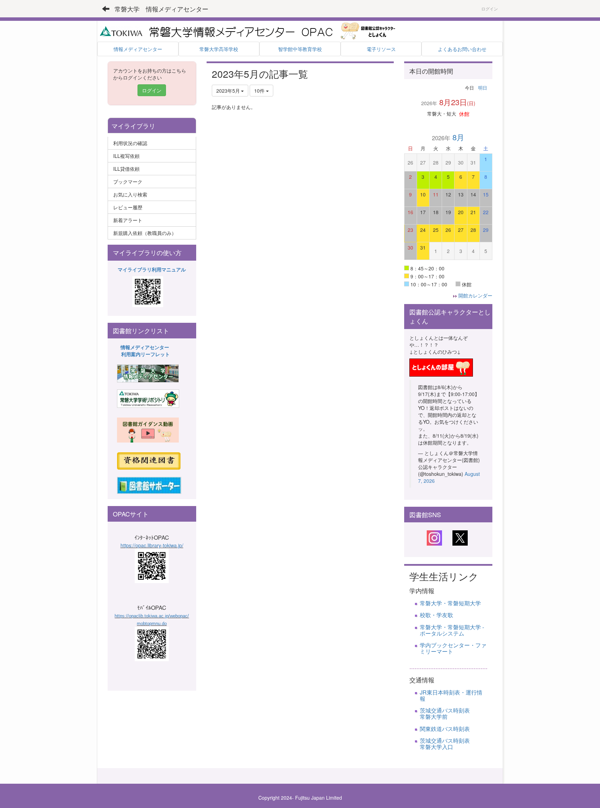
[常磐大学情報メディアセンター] (148, 372)
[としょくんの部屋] (441, 366)
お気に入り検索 (130, 194)
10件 (260, 90)
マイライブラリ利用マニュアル (152, 269)
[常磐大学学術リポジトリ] (148, 398)
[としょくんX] (460, 537)
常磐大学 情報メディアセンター (161, 8)
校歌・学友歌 (436, 615)
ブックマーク (127, 181)
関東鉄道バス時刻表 (445, 729)
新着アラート (127, 220)
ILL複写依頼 (126, 155)
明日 (482, 87)
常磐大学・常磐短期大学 (450, 603)
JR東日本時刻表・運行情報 (451, 695)
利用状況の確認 (130, 143)
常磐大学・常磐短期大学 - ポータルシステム (452, 630)
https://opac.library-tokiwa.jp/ (151, 545)
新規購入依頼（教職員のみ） (144, 232)
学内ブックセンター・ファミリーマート (453, 648)
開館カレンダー (475, 295)
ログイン (489, 8)
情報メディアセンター (144, 347)
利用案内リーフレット (145, 354)
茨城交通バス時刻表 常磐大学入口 (453, 744)
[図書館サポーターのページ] (149, 484)
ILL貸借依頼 (126, 168)
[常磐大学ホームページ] (121, 30)
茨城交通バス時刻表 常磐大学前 (459, 713)
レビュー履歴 (127, 207)
